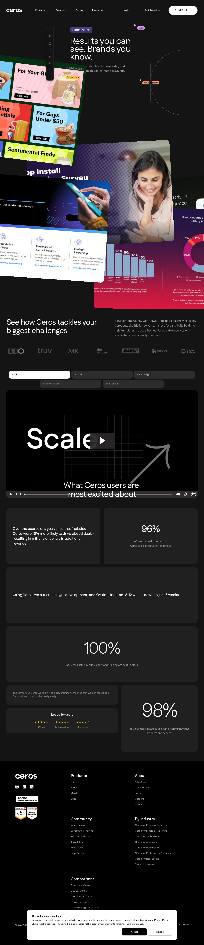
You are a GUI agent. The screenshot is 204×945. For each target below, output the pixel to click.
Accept (134, 932)
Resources (77, 848)
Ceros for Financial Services (151, 825)
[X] (31, 786)
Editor (74, 799)
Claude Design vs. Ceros (85, 908)
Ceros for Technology (147, 836)
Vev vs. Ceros (79, 891)
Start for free (183, 10)
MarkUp (75, 793)
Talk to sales (152, 10)
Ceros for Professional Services (153, 853)
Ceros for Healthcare (147, 848)
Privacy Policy (161, 920)
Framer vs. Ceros (80, 902)
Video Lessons (79, 825)
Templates (77, 842)
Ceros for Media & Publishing (151, 831)
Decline (160, 932)
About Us (140, 782)
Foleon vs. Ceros (80, 885)
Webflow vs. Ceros (82, 896)
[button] (40, 10)
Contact (139, 804)
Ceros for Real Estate (147, 859)
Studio (74, 787)
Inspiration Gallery (81, 836)
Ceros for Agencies (146, 842)
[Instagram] (17, 786)
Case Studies (142, 787)
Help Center (77, 853)
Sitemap (184, 925)
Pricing (79, 10)
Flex (73, 782)
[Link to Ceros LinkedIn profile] (24, 786)
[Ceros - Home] (27, 776)
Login (126, 10)
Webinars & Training (82, 831)
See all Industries (144, 864)
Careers (139, 799)
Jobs (138, 793)
